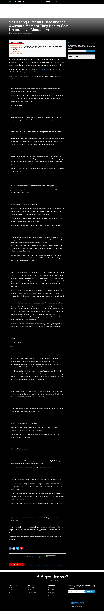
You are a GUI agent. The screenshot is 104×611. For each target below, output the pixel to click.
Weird (10, 588)
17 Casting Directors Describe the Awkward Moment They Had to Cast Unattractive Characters (43, 47)
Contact (50, 591)
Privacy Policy (51, 592)
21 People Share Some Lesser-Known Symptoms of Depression (44, 565)
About (49, 588)
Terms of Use (51, 594)
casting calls (45, 69)
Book (29, 589)
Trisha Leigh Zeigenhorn (16, 33)
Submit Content (52, 595)
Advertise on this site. (77, 606)
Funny (10, 589)
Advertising (51, 589)
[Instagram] (89, 2)
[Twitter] (86, 2)
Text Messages (32, 592)
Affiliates (50, 597)
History (10, 592)
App (29, 591)
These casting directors (16, 76)
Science (10, 591)
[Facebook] (83, 2)
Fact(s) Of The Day (33, 588)
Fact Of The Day (20, 2)
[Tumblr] (92, 2)
